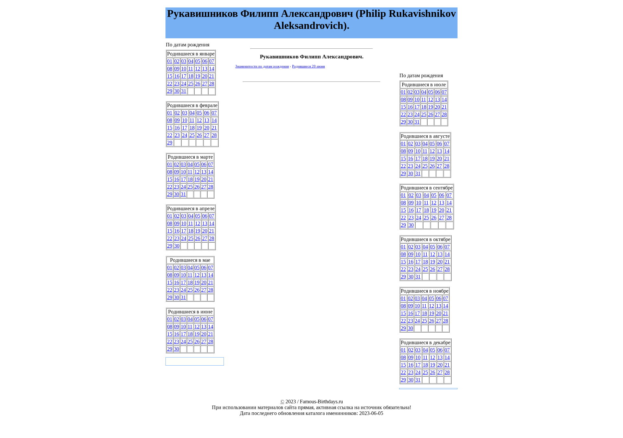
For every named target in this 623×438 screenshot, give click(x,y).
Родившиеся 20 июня (308, 66)
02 (176, 61)
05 (197, 61)
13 (204, 68)
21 (211, 76)
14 (211, 68)
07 (211, 61)
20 (204, 76)
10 (183, 68)
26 (197, 83)
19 (197, 76)
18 (190, 76)
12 (197, 68)
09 (176, 68)
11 (190, 68)
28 (211, 83)
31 (183, 91)
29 (169, 91)
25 (190, 83)
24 (183, 83)
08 (169, 68)
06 (204, 61)
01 (169, 61)
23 (176, 83)
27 (204, 83)
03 (183, 61)
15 (169, 76)
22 (169, 83)
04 (190, 61)
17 (183, 76)
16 (176, 76)
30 (176, 91)
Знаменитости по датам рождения (262, 66)
